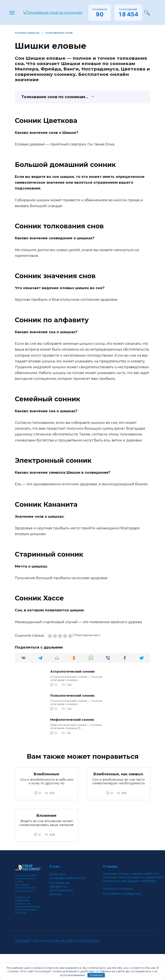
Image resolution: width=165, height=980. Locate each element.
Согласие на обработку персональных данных (61, 888)
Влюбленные (46, 774)
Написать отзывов (118, 889)
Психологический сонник (72, 696)
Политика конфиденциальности (67, 876)
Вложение (47, 816)
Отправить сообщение (122, 894)
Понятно (96, 975)
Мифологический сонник (72, 720)
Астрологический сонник (72, 672)
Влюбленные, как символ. (118, 774)
